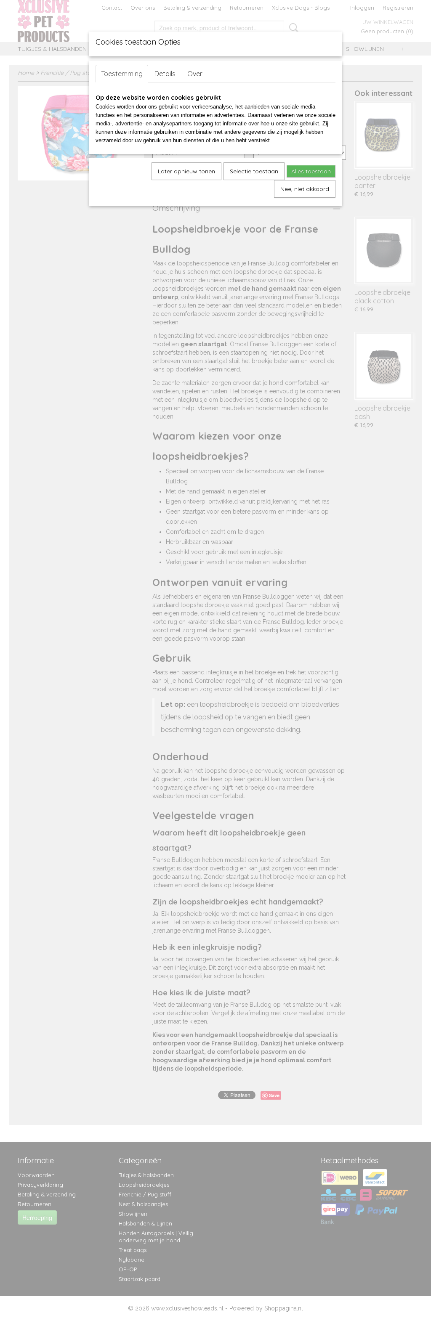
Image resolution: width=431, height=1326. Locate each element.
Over (194, 73)
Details (165, 73)
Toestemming (122, 73)
